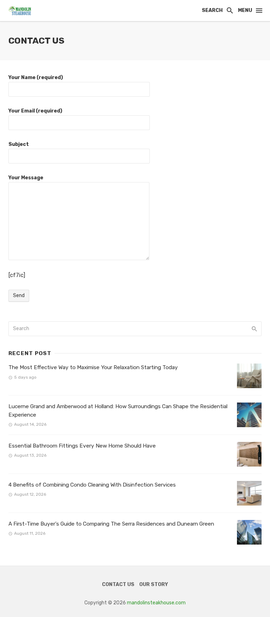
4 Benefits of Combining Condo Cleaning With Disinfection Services (92, 485)
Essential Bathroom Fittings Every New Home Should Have (82, 446)
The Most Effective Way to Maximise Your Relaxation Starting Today (93, 367)
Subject (18, 144)
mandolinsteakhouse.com (156, 603)
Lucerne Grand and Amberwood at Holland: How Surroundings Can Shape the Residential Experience (117, 410)
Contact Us (118, 584)
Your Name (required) (35, 78)
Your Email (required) (35, 111)
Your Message (25, 178)
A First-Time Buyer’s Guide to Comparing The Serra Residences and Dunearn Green (111, 524)
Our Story (153, 584)
